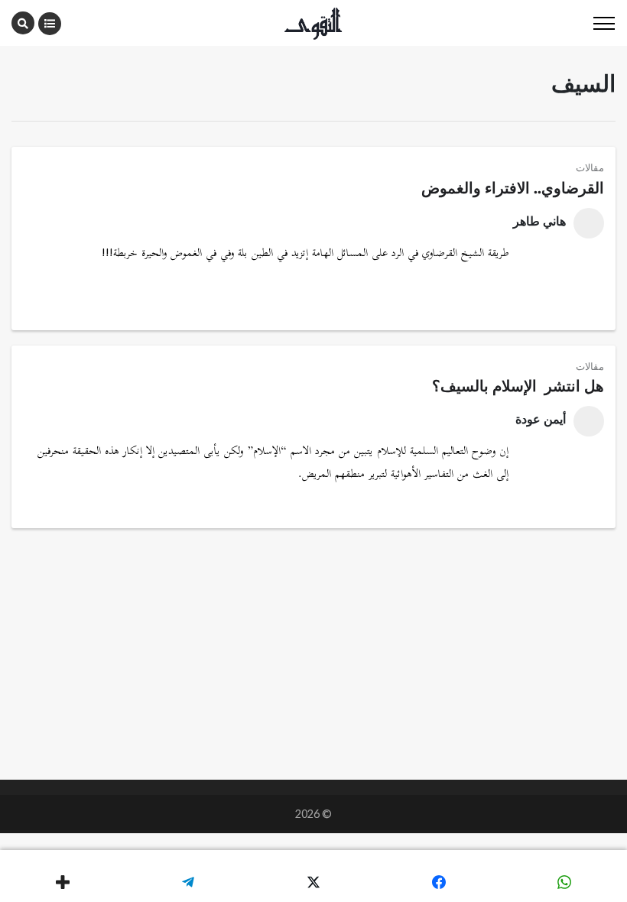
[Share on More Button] (62, 882)
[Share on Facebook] (439, 882)
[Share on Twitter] (313, 882)
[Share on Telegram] (188, 882)
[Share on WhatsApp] (564, 882)
